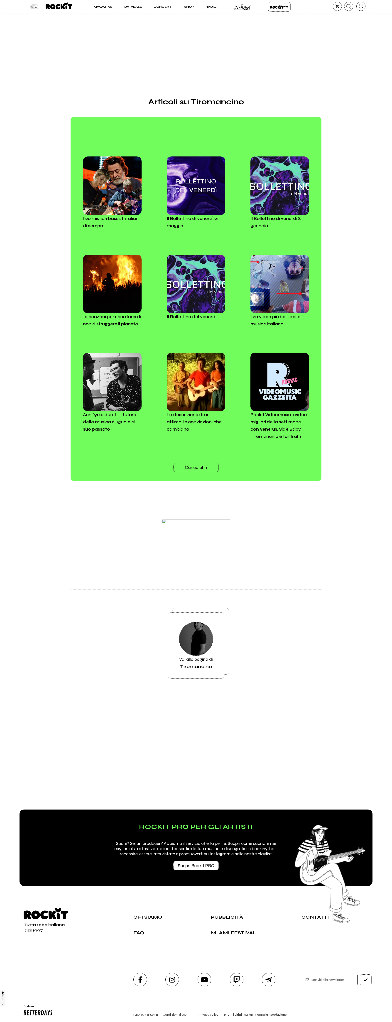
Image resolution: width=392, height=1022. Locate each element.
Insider (242, 6)
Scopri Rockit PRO (196, 865)
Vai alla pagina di (196, 662)
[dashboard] (360, 6)
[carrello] (337, 6)
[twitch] (236, 979)
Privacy (3, 999)
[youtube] (204, 979)
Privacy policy (208, 1015)
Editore (27, 1008)
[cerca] (348, 6)
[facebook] (140, 979)
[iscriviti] (366, 979)
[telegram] (268, 979)
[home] (59, 7)
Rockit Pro (279, 7)
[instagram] (172, 979)
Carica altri (196, 467)
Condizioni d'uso (175, 1015)
